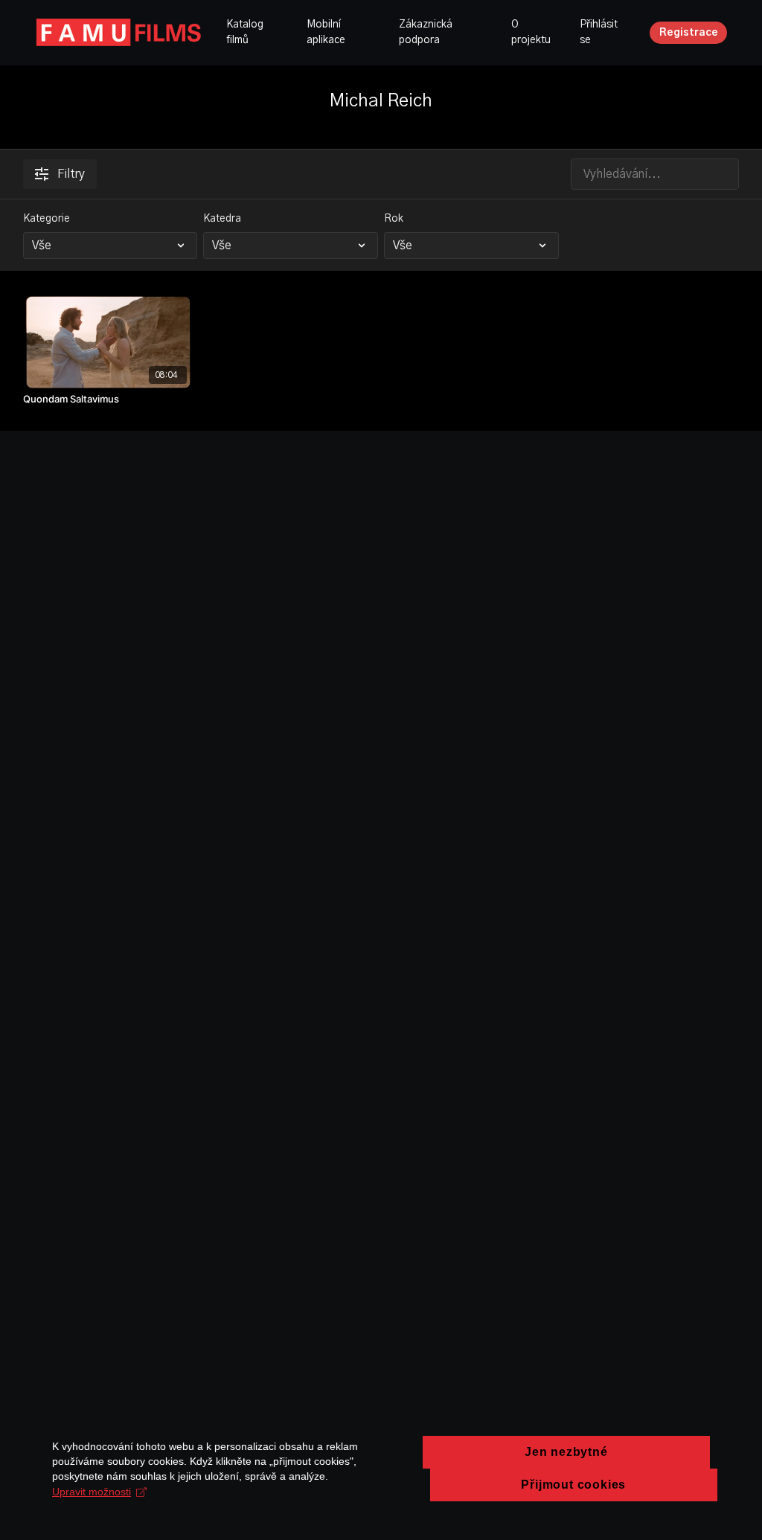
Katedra (222, 219)
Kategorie (46, 219)
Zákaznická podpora (425, 32)
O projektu (531, 32)
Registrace (688, 33)
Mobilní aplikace (326, 32)
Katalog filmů (244, 32)
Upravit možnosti (91, 1492)
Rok (393, 219)
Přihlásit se (599, 32)
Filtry (71, 174)
